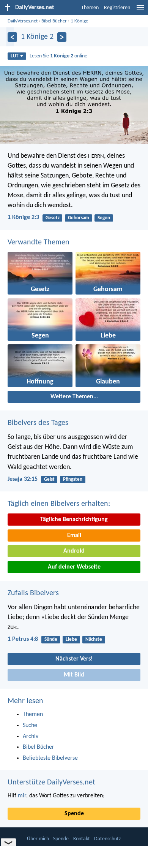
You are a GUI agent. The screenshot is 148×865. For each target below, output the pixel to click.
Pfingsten (72, 479)
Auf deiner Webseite (74, 567)
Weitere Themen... (74, 397)
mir (22, 796)
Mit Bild (74, 675)
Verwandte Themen (38, 242)
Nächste (93, 639)
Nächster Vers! (74, 659)
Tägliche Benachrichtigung (74, 519)
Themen (90, 8)
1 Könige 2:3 (23, 217)
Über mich (38, 839)
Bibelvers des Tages (38, 423)
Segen (104, 217)
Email (74, 535)
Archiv (30, 737)
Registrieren (117, 8)
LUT (14, 56)
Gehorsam (78, 217)
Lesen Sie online (58, 56)
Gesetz (53, 217)
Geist (49, 479)
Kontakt (81, 839)
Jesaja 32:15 (23, 479)
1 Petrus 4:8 (23, 639)
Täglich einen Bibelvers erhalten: (59, 504)
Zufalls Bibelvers (33, 593)
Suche (30, 725)
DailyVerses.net (23, 21)
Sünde (50, 639)
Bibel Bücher (54, 21)
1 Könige (79, 21)
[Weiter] (62, 37)
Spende (74, 814)
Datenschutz (107, 839)
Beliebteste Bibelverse (50, 758)
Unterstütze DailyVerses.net (51, 782)
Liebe (71, 639)
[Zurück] (12, 37)
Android (74, 551)
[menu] (140, 10)
